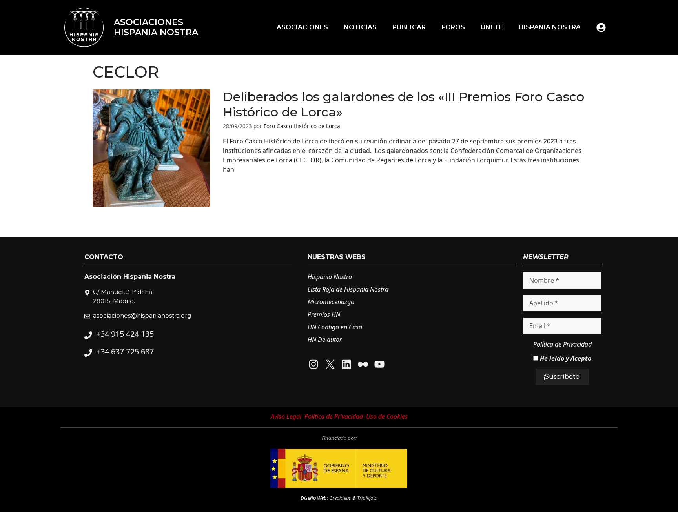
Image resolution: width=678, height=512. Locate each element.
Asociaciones (302, 27)
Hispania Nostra (550, 27)
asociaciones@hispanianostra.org (142, 315)
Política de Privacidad (562, 344)
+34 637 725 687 (125, 351)
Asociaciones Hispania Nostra (156, 27)
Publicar (409, 27)
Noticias (360, 27)
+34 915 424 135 (125, 334)
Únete (492, 27)
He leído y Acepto (564, 358)
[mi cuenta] (601, 27)
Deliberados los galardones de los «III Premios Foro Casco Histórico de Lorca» (403, 104)
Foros (453, 27)
